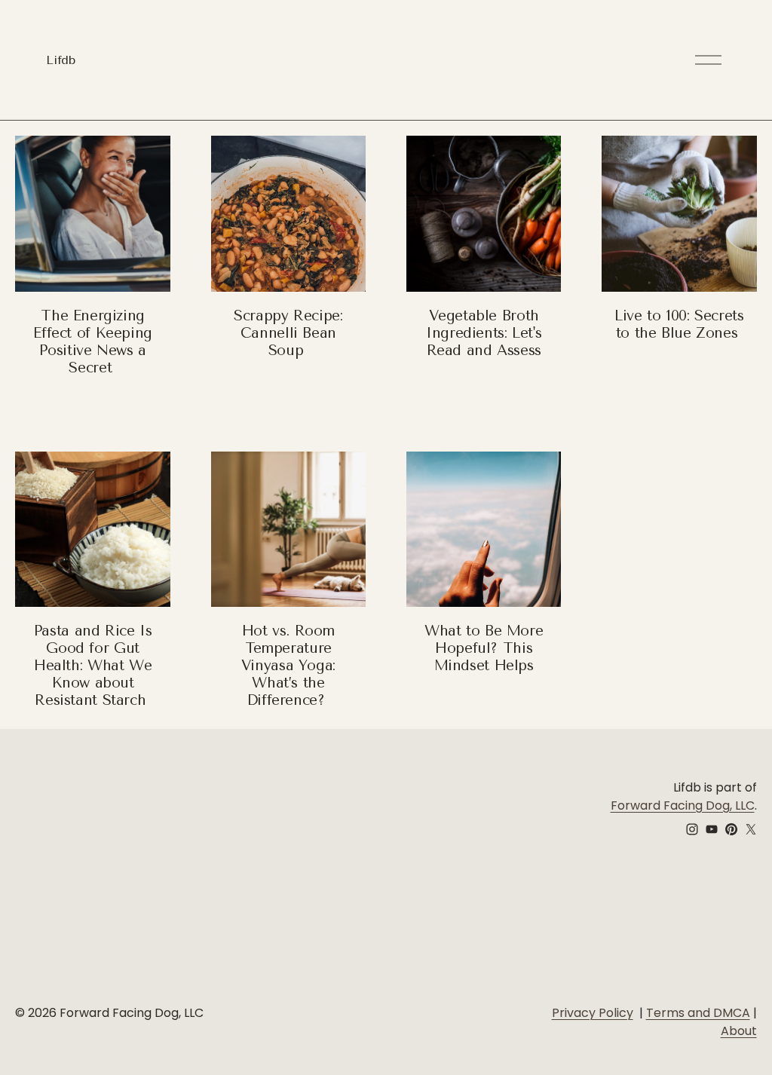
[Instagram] (692, 829)
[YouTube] (712, 829)
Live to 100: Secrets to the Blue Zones (678, 324)
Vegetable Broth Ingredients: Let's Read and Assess (483, 333)
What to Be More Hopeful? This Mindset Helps (483, 648)
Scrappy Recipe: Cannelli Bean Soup (288, 333)
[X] (751, 829)
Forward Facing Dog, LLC (683, 805)
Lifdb (60, 60)
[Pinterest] (731, 829)
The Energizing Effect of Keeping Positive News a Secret (92, 341)
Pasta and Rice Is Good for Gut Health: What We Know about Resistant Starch (93, 665)
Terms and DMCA (698, 1012)
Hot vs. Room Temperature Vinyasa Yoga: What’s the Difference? (288, 665)
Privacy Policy (592, 1012)
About (739, 1031)
